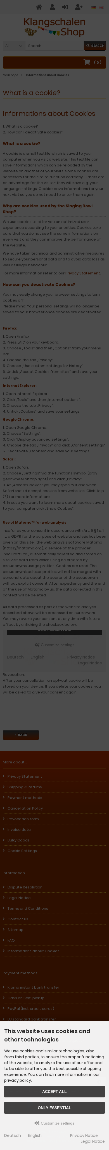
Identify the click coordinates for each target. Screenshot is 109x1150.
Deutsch (12, 1135)
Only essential (54, 1108)
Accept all (54, 1091)
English (35, 1135)
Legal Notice (93, 1141)
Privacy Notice (84, 1135)
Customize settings (57, 1123)
